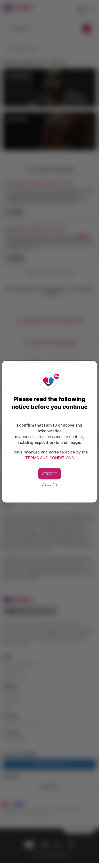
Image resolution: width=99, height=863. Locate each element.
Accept (49, 473)
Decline (49, 484)
